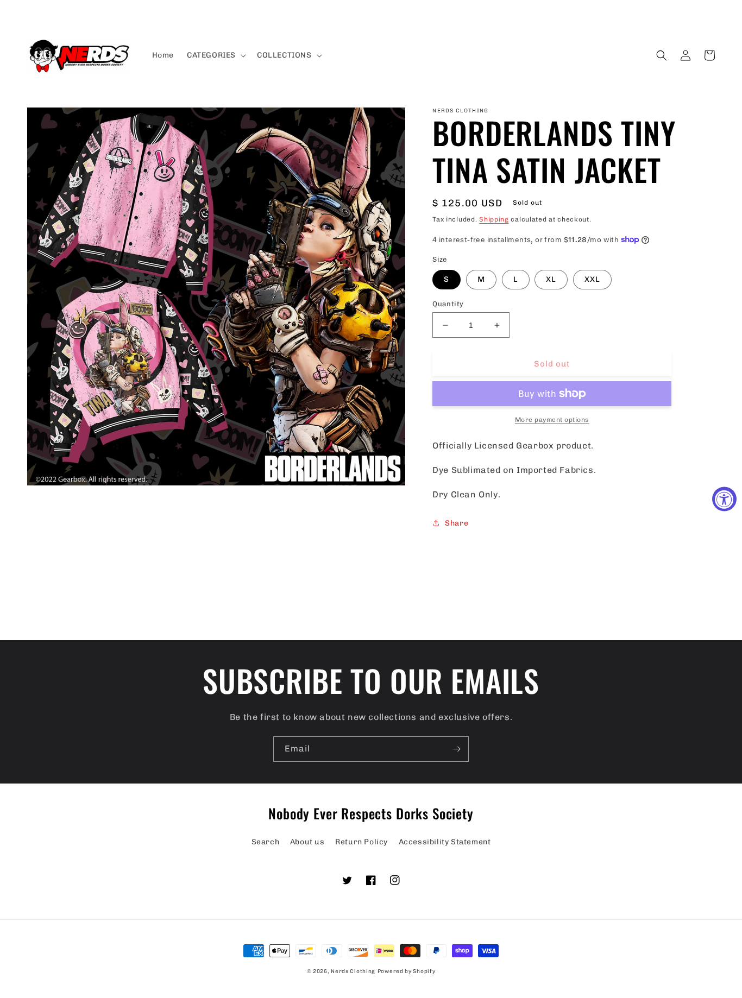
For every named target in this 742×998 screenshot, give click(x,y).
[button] (215, 55)
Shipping (494, 219)
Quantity (447, 304)
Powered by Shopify (407, 971)
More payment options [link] (552, 420)
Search (265, 842)
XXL (592, 279)
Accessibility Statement (445, 842)
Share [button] (456, 523)
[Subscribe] (456, 749)
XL (551, 279)
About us (307, 842)
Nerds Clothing (353, 971)
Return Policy (361, 842)
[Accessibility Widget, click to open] (724, 499)
